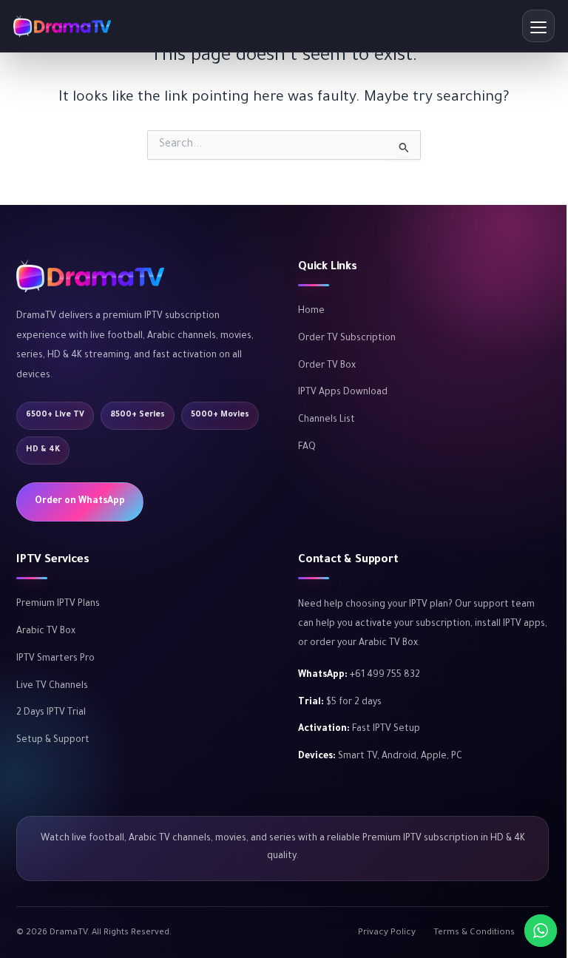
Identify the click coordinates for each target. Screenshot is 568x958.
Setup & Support (52, 740)
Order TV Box (327, 366)
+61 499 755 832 (385, 675)
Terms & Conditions (474, 933)
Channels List (326, 420)
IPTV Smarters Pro (55, 659)
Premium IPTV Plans (58, 604)
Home (311, 311)
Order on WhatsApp (80, 501)
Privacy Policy (387, 933)
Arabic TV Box (45, 632)
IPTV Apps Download (343, 393)
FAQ (307, 447)
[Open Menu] (538, 26)
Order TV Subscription (347, 339)
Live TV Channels (52, 686)
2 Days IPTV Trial (51, 713)
